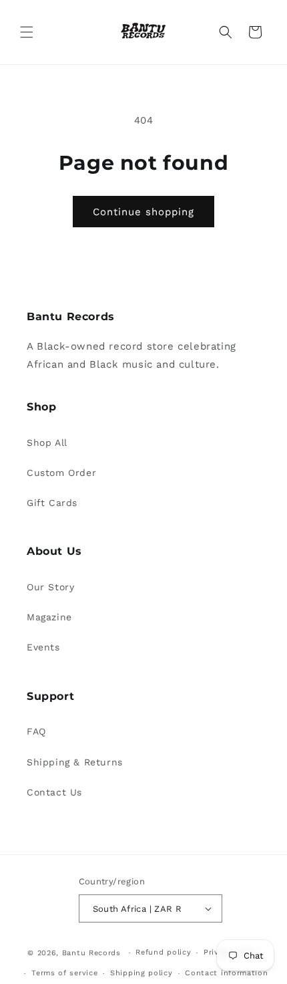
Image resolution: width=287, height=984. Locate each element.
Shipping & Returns (75, 762)
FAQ (36, 731)
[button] (26, 32)
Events (43, 647)
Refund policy (163, 952)
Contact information (226, 973)
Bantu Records (91, 953)
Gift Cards (52, 502)
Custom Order (61, 472)
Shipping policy (141, 973)
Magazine (49, 617)
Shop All (47, 442)
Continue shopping (143, 212)
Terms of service (64, 973)
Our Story (50, 587)
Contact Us (54, 792)
